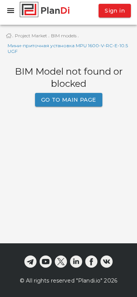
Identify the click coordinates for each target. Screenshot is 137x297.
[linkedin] (76, 261)
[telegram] (30, 261)
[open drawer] (11, 11)
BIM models (63, 35)
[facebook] (91, 261)
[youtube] (46, 261)
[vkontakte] (106, 261)
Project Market (31, 35)
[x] (61, 261)
